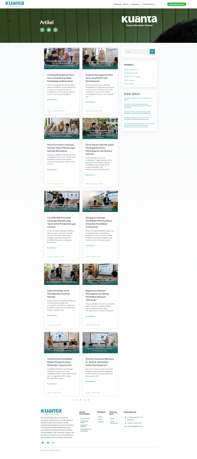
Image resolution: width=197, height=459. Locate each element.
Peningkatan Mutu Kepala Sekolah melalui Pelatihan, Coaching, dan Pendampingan (137, 112)
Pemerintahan (85, 418)
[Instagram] (55, 30)
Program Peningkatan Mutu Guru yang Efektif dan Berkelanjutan (99, 78)
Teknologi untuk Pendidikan (85, 430)
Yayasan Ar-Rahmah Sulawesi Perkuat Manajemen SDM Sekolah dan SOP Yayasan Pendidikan (138, 105)
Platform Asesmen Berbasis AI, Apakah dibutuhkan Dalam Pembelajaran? (100, 362)
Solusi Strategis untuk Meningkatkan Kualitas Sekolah (58, 293)
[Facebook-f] (42, 30)
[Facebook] (43, 443)
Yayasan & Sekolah (83, 425)
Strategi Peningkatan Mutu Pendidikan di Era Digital (138, 99)
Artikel (100, 417)
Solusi (125, 4)
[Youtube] (49, 30)
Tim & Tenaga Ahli (114, 422)
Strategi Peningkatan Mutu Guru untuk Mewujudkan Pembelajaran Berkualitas (60, 78)
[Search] (152, 51)
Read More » (52, 100)
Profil (112, 418)
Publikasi (135, 4)
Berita (100, 419)
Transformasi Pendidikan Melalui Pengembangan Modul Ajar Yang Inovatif (59, 362)
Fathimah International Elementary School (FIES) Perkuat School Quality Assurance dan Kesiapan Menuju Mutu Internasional (139, 125)
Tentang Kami (148, 4)
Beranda (117, 4)
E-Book (101, 422)
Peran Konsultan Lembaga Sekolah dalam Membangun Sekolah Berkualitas (61, 147)
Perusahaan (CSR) (84, 421)
